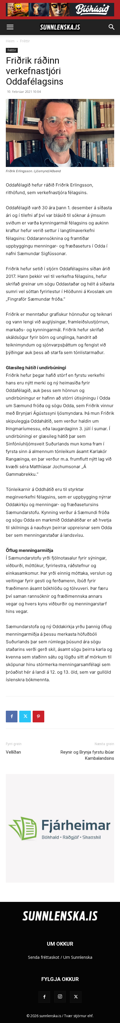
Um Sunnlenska (77, 957)
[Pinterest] (38, 716)
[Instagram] (60, 997)
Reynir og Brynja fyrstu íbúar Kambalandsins (87, 755)
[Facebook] (11, 716)
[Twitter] (25, 716)
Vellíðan (13, 752)
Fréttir (25, 41)
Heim (10, 41)
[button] (10, 27)
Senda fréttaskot (43, 957)
